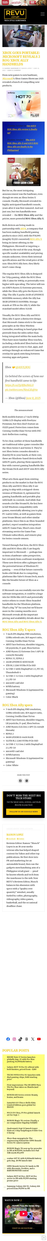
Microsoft (7, 78)
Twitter (21, 839)
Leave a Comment (14, 70)
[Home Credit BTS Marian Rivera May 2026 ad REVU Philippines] (23, 171)
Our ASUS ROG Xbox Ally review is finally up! (22, 129)
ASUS (23, 228)
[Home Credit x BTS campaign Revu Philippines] (23, 3)
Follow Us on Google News (24, 812)
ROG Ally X (36, 239)
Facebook (12, 839)
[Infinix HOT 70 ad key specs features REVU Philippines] (23, 104)
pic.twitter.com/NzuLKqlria (21, 389)
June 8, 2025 (33, 398)
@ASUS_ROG (23, 367)
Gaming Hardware (11, 68)
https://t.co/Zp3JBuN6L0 (19, 385)
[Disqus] (23, 940)
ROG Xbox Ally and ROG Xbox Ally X (22, 621)
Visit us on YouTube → (23, 1228)
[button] (43, 14)
